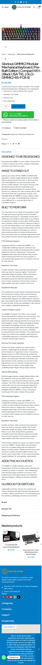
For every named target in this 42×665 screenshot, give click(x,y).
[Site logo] (21, 7)
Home (4, 54)
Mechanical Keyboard (25, 54)
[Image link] (12, 571)
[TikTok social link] (26, 2)
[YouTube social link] (21, 2)
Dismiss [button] (39, 649)
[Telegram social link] (18, 143)
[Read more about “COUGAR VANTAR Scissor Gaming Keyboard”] (17, 536)
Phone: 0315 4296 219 (12, 591)
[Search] (34, 7)
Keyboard (11, 54)
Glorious (4, 139)
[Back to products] (5, 58)
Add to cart (18, 106)
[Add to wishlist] (17, 532)
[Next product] (8, 58)
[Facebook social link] (15, 2)
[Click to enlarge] (5, 47)
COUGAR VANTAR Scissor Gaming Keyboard (11, 546)
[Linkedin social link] (16, 143)
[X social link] (10, 143)
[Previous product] (3, 58)
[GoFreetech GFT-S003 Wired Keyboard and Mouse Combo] (31, 538)
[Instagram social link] (18, 2)
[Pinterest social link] (13, 143)
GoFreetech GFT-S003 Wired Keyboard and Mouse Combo (31, 552)
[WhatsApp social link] (24, 2)
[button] (37, 536)
